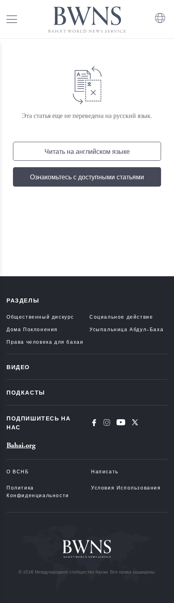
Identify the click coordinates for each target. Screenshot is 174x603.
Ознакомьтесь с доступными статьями (87, 176)
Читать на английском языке (87, 151)
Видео (18, 367)
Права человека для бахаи (44, 341)
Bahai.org (21, 445)
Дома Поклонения (32, 329)
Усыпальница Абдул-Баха (126, 329)
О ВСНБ (17, 471)
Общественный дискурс (40, 316)
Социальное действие (121, 316)
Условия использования (126, 487)
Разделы (22, 300)
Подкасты (25, 392)
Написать (105, 471)
